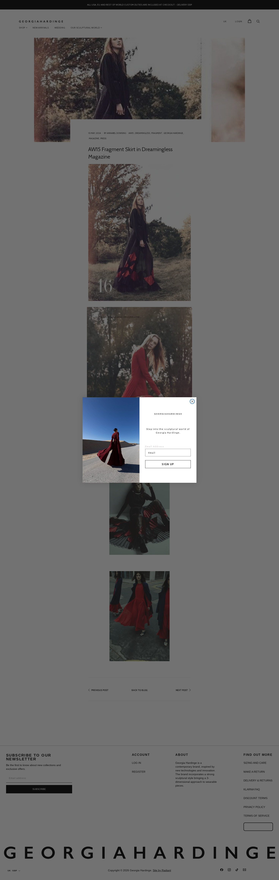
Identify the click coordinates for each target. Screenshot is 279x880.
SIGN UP (168, 464)
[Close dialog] (192, 401)
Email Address (154, 446)
